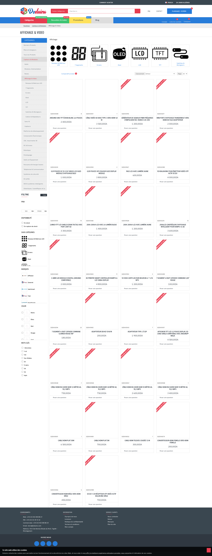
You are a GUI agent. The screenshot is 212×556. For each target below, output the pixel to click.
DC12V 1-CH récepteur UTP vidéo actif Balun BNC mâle (101, 495)
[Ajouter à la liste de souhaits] (69, 124)
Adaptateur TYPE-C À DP (137, 332)
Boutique (27, 26)
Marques (25, 269)
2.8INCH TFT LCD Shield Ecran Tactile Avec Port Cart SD (66, 226)
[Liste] (55, 73)
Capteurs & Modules (39, 26)
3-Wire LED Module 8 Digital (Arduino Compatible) (66, 279)
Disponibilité (26, 218)
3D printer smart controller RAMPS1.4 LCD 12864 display (101, 279)
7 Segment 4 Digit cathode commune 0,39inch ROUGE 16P (66, 333)
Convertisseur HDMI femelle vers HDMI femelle (172, 441)
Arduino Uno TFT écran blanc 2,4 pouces (66, 118)
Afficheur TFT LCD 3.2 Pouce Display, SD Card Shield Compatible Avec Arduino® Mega (172, 334)
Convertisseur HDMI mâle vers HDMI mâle (66, 495)
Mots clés (25, 343)
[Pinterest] (48, 543)
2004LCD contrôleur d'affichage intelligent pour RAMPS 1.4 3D (173, 226)
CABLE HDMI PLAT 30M (66, 440)
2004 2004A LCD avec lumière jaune (137, 225)
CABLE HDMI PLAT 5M (101, 440)
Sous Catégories (28, 232)
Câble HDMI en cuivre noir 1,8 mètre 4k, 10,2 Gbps (101, 388)
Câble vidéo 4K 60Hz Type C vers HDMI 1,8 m (102, 119)
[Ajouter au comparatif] (74, 124)
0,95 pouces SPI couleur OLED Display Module (101, 172)
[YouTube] (42, 543)
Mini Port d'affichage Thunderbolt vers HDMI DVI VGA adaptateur (173, 119)
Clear (44, 195)
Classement (140, 74)
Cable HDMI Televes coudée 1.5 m (137, 440)
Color (23, 306)
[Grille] (52, 73)
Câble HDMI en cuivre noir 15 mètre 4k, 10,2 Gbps (173, 388)
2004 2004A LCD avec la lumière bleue (102, 225)
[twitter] (55, 543)
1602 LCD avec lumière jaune (137, 171)
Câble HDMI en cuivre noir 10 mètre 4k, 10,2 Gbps (137, 388)
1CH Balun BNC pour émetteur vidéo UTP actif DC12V (173, 172)
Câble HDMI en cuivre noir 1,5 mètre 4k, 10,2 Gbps (66, 388)
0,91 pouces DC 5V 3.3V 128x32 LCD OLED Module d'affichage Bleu (66, 172)
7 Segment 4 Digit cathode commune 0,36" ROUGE (172, 279)
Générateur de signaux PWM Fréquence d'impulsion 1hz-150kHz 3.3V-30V (137, 119)
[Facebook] (36, 543)
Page (179, 74)
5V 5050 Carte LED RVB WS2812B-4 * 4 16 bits (137, 279)
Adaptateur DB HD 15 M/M (102, 332)
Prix (23, 202)
